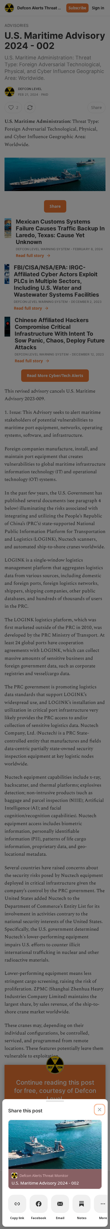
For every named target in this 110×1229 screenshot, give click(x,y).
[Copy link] (17, 1204)
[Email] (60, 1204)
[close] (99, 1109)
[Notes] (81, 1204)
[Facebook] (39, 1204)
